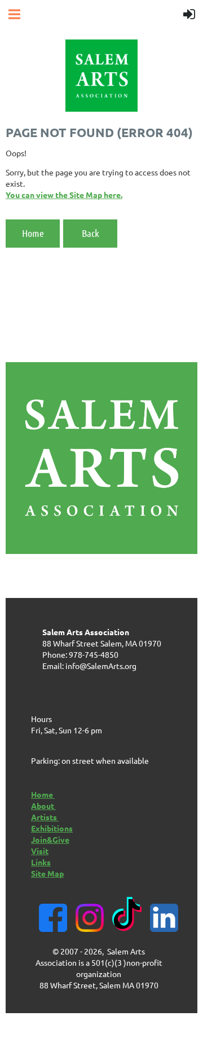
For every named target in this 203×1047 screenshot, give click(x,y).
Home (33, 233)
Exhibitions (52, 828)
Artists (45, 817)
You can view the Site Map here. (64, 195)
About (43, 805)
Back (90, 233)
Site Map (47, 873)
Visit (39, 851)
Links (41, 862)
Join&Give (50, 839)
